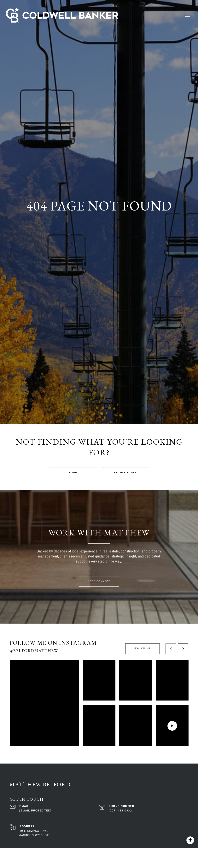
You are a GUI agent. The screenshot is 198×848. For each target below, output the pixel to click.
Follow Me (142, 649)
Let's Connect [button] (99, 581)
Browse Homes (125, 473)
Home (73, 473)
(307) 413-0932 (120, 810)
